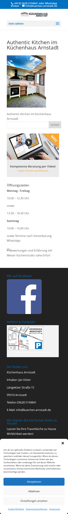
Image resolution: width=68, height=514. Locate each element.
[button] (63, 443)
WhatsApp (51, 3)
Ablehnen (34, 491)
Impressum (54, 509)
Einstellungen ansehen (34, 501)
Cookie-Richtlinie (16, 509)
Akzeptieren (34, 481)
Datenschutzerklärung (36, 509)
